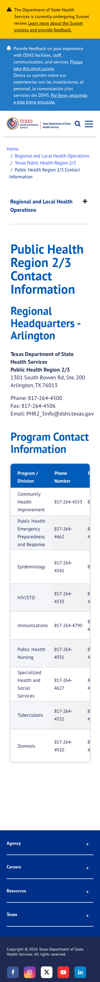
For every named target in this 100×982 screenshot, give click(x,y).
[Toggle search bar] (76, 123)
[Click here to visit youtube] (63, 972)
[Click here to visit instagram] (29, 972)
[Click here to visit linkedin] (80, 972)
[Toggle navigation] (87, 123)
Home (13, 149)
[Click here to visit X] (46, 972)
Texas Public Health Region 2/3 (45, 163)
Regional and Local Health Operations (52, 156)
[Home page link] (39, 123)
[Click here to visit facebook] (12, 972)
